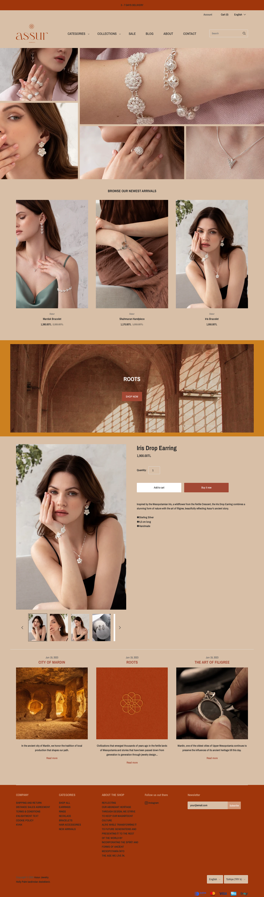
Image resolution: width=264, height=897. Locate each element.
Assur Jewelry (41, 877)
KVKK (19, 824)
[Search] (244, 33)
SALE (132, 33)
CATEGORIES (76, 33)
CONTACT (189, 33)
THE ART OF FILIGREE (212, 662)
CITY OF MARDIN (51, 662)
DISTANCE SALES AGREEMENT (33, 807)
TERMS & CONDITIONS (28, 811)
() (224, 14)
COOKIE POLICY (25, 820)
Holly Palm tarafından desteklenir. (33, 881)
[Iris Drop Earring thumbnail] (37, 627)
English (213, 879)
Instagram (153, 802)
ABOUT (168, 33)
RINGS (132, 153)
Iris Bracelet (212, 319)
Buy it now (206, 487)
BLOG (149, 33)
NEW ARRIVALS (38, 74)
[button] (240, 14)
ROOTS (132, 662)
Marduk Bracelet (52, 319)
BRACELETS (172, 86)
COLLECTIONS (107, 33)
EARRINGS (39, 141)
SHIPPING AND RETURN (29, 802)
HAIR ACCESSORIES (70, 824)
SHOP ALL (64, 802)
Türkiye (234, 879)
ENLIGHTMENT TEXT (27, 816)
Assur (52, 313)
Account (208, 14)
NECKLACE (65, 816)
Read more (51, 758)
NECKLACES (225, 153)
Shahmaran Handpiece (132, 319)
